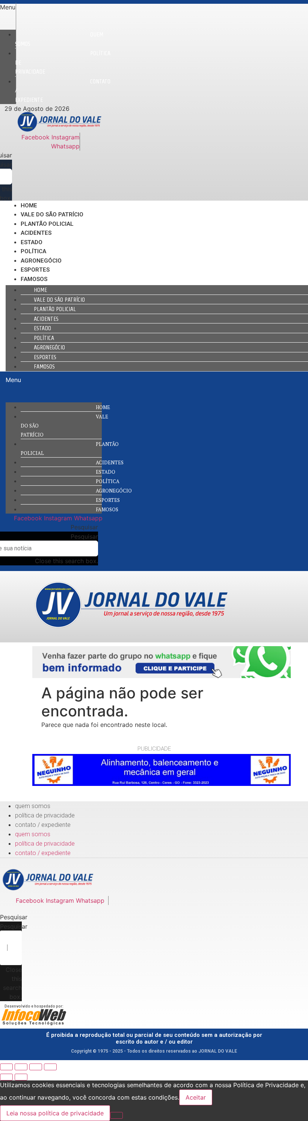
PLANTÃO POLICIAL (47, 224)
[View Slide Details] (161, 676)
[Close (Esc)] (6, 1067)
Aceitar (196, 1097)
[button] (8, 7)
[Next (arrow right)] (21, 1077)
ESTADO (31, 242)
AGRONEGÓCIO (41, 260)
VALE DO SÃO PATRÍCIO (52, 214)
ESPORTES (35, 269)
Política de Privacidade (45, 815)
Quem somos (59, 39)
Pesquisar (84, 536)
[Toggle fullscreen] (35, 1067)
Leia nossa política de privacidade (55, 1113)
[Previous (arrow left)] (6, 1077)
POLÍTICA (33, 251)
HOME (29, 205)
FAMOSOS (34, 279)
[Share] (21, 1067)
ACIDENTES (36, 233)
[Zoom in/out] (50, 1067)
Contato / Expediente (43, 824)
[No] (116, 1115)
